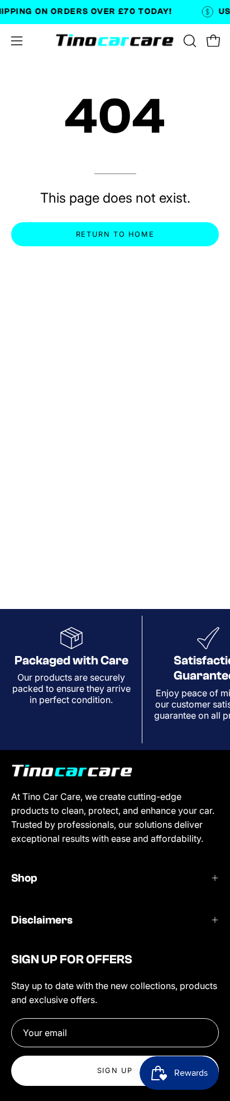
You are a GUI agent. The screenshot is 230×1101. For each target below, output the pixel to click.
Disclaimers (42, 919)
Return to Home (115, 234)
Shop (24, 878)
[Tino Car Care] (115, 40)
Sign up (115, 1070)
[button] (189, 41)
